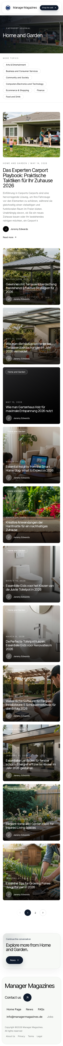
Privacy (21, 1036)
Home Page (14, 1009)
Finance (40, 90)
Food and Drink (13, 96)
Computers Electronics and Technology (25, 84)
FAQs (41, 1009)
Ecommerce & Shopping (17, 90)
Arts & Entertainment (16, 64)
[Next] (43, 912)
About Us (10, 1036)
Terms (31, 1036)
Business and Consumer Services (22, 71)
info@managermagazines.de (24, 1016)
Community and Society (17, 77)
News (13, 960)
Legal (39, 1036)
